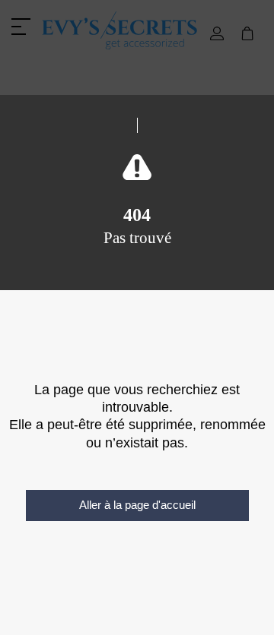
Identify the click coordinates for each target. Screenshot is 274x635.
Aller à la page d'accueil (137, 504)
